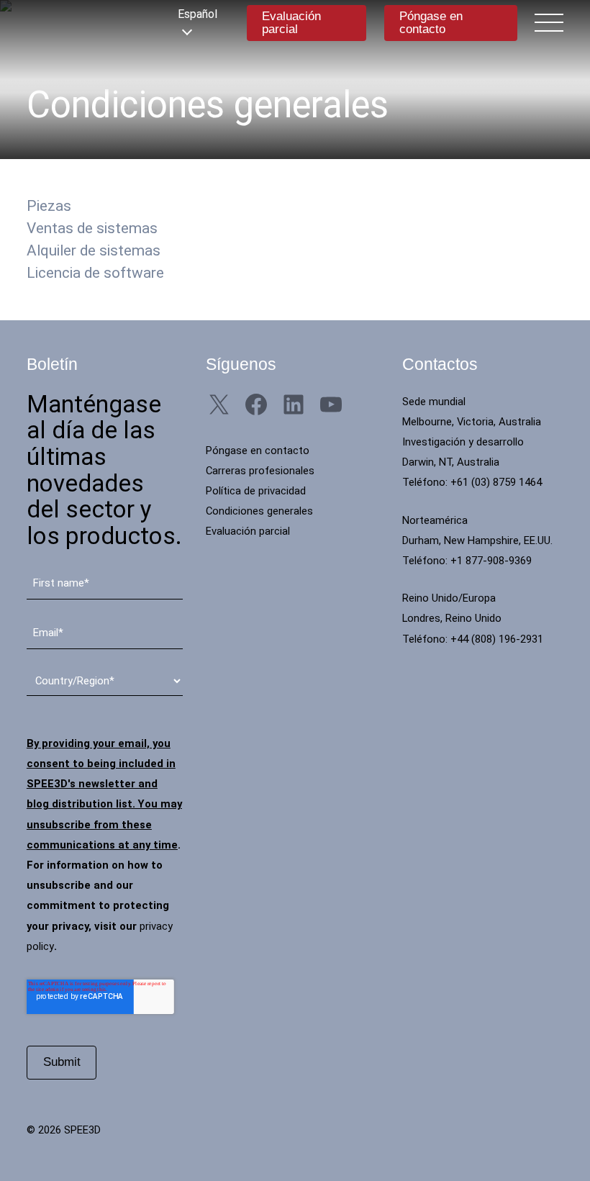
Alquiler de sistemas (93, 250)
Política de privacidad (256, 490)
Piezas (49, 205)
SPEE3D (91, 23)
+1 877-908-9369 (491, 560)
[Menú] (549, 22)
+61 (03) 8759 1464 (496, 482)
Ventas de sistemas (92, 228)
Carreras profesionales (260, 470)
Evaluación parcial (291, 22)
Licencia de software (95, 272)
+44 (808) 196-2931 (496, 639)
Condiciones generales (259, 510)
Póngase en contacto (431, 22)
